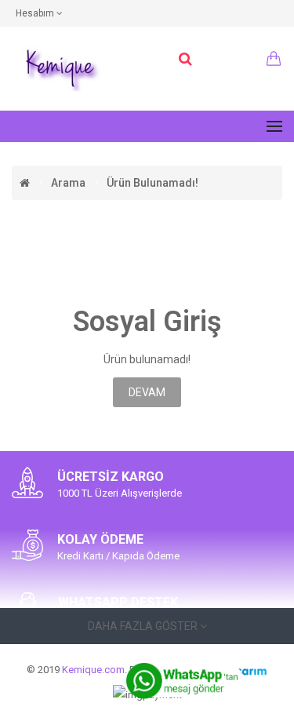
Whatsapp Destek (118, 602)
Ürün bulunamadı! (152, 182)
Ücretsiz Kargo (110, 476)
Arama (68, 182)
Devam (147, 392)
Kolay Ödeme (100, 539)
